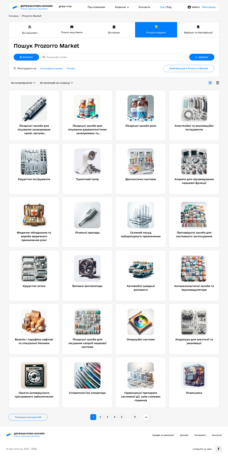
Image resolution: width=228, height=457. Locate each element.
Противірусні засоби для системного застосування (194, 234)
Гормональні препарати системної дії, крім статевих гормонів (141, 396)
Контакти (144, 7)
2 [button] (100, 417)
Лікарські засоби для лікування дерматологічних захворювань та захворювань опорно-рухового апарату (87, 129)
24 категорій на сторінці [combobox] (55, 83)
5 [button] (121, 417)
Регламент (200, 435)
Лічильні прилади (87, 232)
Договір (184, 435)
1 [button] (93, 417)
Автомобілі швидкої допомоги (141, 287)
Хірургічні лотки (33, 285)
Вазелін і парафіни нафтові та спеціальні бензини (34, 341)
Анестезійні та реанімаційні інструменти (194, 127)
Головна (14, 16)
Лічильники (194, 392)
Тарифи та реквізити (163, 435)
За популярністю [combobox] (21, 83)
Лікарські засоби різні (140, 125)
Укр (162, 7)
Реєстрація (209, 7)
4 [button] (114, 417)
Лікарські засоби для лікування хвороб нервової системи (87, 343)
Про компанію (96, 7)
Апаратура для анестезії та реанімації (194, 341)
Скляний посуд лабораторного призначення (141, 234)
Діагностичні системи (140, 179)
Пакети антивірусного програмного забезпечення (34, 394)
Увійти (196, 7)
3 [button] (107, 417)
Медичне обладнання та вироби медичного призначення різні (34, 236)
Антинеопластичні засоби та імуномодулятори (194, 287)
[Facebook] (218, 449)
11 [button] (135, 417)
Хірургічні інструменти (34, 179)
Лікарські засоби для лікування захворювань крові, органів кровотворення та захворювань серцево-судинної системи (34, 129)
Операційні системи (141, 339)
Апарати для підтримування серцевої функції (194, 181)
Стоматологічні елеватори (87, 392)
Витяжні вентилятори (87, 285)
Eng (169, 7)
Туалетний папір (87, 179)
